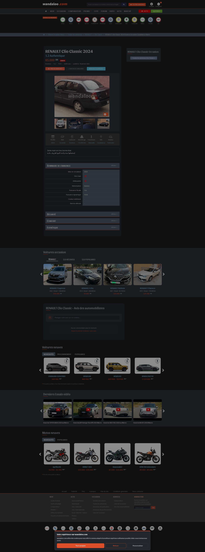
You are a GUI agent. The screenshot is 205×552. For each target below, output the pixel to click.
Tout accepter (81, 546)
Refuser (116, 546)
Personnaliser (138, 546)
